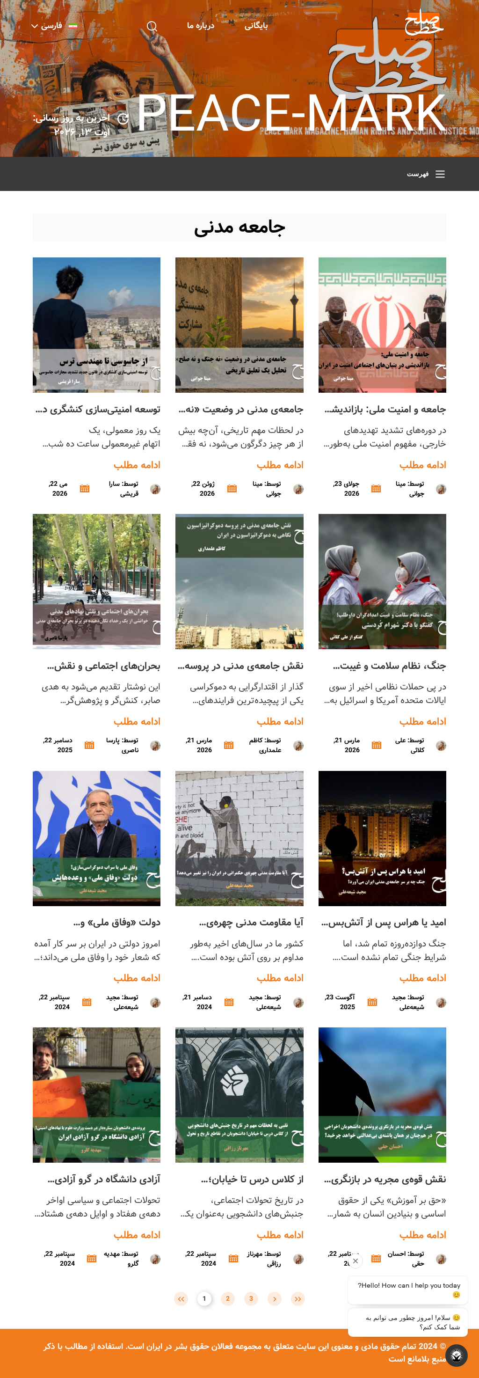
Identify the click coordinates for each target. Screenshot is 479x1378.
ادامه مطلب (422, 465)
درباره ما (201, 26)
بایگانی (256, 26)
